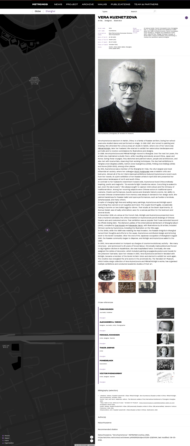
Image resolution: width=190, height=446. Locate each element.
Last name (101, 31)
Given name (101, 28)
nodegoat (91, 445)
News (58, 4)
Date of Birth (102, 37)
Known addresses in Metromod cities (137, 30)
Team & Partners (146, 4)
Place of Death (103, 44)
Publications (120, 4)
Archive (88, 4)
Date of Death (102, 42)
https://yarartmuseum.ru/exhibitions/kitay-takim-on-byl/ (156, 402)
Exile (99, 47)
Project (72, 4)
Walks (102, 4)
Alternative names (102, 33)
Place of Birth (103, 39)
